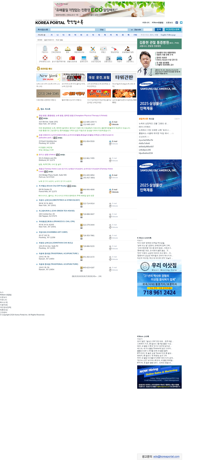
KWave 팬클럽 (6, 295)
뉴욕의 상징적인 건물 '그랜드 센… (153, 123)
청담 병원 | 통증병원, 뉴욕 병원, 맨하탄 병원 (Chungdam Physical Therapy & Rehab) (73, 116)
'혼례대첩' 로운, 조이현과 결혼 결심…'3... (153, 251)
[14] (100, 276)
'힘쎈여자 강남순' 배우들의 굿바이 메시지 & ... (155, 256)
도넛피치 (143, 137)
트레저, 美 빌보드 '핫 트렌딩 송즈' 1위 (152, 356)
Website (115, 124)
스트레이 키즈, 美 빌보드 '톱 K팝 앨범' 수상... (154, 344)
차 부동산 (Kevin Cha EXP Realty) (53, 186)
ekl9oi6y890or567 (146, 147)
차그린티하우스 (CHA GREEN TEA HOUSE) (57, 211)
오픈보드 (169, 23)
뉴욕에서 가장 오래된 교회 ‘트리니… (155, 130)
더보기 (140, 240)
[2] (75, 276)
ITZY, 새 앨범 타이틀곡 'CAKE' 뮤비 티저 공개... (155, 358)
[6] (84, 276)
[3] (78, 276)
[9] (91, 276)
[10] (93, 276)
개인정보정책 (5, 307)
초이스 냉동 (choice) (47, 155)
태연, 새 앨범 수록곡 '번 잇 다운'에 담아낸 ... (154, 346)
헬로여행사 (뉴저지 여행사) (71, 100)
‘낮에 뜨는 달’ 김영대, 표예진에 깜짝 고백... (154, 245)
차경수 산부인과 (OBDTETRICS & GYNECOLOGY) (59, 200)
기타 (135, 35)
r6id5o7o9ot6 (144, 143)
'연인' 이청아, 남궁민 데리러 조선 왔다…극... (154, 253)
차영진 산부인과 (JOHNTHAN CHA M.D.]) (56, 243)
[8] (89, 276)
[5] (82, 276)
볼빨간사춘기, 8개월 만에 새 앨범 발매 (152, 351)
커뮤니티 (145, 23)
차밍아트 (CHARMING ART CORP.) (53, 232)
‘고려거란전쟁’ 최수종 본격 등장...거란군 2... (154, 248)
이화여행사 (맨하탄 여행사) (46, 100)
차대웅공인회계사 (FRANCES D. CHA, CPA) (57, 221)
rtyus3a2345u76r (146, 140)
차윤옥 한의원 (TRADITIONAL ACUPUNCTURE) (58, 264)
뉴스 (2, 292)
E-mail (114, 122)
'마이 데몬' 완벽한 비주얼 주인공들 (150, 243)
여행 (156, 35)
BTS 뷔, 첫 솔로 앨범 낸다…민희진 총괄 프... (154, 363)
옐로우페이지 (49, 40)
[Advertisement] (159, 216)
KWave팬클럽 (157, 23)
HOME (40, 40)
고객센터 (3, 312)
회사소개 (3, 302)
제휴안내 (3, 310)
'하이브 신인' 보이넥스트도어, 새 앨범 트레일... (155, 360)
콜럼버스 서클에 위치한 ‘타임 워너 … (155, 133)
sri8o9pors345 (145, 150)
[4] (80, 276)
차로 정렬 (59, 40)
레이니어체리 (144, 127)
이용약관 (3, 305)
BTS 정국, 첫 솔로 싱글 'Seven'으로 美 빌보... (155, 353)
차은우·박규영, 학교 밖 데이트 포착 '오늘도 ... (155, 258)
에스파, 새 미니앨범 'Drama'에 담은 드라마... (154, 348)
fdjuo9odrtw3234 (146, 153)
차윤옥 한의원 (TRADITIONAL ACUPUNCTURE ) (59, 253)
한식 (152, 35)
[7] (86, 276)
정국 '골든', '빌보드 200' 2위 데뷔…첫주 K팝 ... (155, 341)
